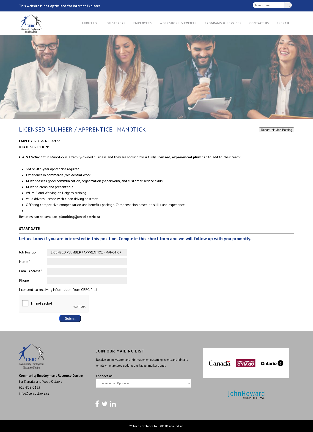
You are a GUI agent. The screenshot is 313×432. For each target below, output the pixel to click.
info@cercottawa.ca (34, 393)
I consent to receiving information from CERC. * (55, 289)
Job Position (28, 252)
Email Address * (31, 271)
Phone (24, 280)
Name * (24, 261)
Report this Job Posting (276, 130)
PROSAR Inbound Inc (170, 426)
